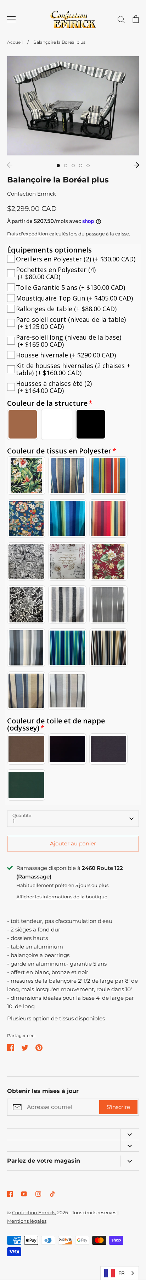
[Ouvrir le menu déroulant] (129, 1134)
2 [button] (65, 165)
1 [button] (58, 165)
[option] (73, 105)
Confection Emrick (31, 193)
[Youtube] (24, 1194)
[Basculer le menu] (11, 19)
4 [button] (80, 165)
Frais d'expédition (27, 234)
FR (121, 1273)
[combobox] (119, 1273)
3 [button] (73, 165)
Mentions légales (26, 1221)
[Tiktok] (52, 1194)
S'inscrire (118, 1107)
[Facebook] (10, 1194)
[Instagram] (38, 1194)
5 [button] (88, 165)
